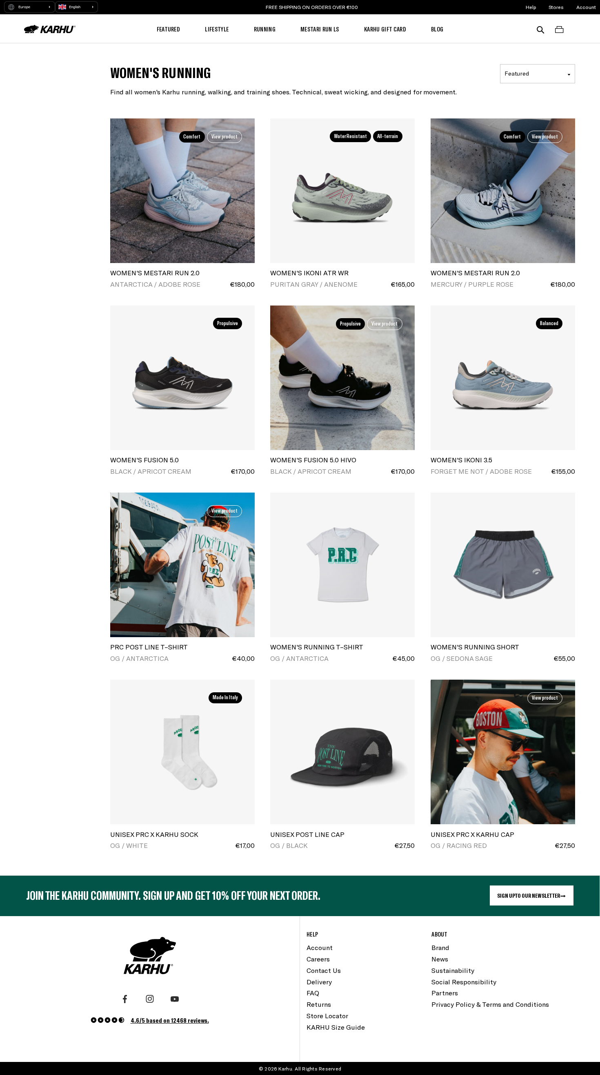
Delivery (319, 982)
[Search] (540, 29)
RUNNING (265, 29)
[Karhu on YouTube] (175, 999)
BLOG (437, 29)
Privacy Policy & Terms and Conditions (490, 1004)
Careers (318, 959)
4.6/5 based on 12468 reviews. (170, 1020)
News (439, 959)
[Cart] (559, 29)
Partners (444, 993)
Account (586, 7)
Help (531, 7)
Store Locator (327, 1015)
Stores (556, 7)
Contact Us (324, 970)
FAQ (313, 993)
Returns (319, 1004)
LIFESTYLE (217, 29)
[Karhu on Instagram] (150, 999)
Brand (440, 947)
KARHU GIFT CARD (385, 29)
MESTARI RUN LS (319, 29)
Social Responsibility (463, 982)
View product (224, 136)
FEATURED (168, 29)
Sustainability (452, 970)
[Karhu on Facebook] (125, 999)
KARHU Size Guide (336, 1027)
